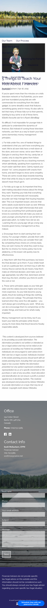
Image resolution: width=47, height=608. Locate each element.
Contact (6, 89)
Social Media (17, 77)
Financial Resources (12, 71)
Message (15, 529)
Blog (4, 77)
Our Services (8, 53)
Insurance (33, 65)
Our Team (7, 40)
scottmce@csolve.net (13, 456)
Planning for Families (33, 59)
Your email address (19, 510)
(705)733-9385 (17, 428)
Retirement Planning (13, 65)
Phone (14, 501)
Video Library (32, 83)
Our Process (22, 40)
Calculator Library (11, 83)
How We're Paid (10, 46)
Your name (16, 491)
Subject (14, 520)
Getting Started (10, 59)
